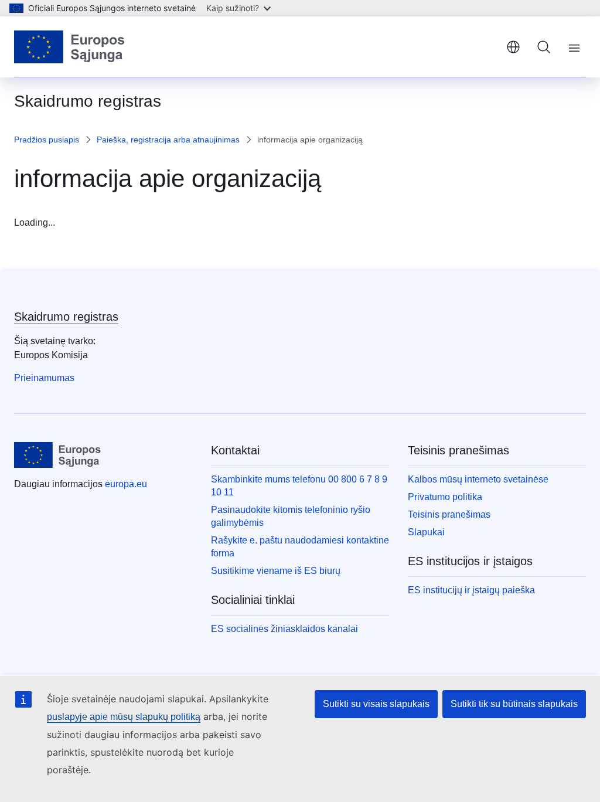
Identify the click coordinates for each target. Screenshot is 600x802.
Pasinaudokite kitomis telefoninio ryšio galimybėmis (290, 516)
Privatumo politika (445, 497)
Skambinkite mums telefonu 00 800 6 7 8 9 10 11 (299, 485)
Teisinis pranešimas (449, 514)
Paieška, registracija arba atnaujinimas (168, 139)
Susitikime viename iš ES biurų (275, 571)
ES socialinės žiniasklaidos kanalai (284, 629)
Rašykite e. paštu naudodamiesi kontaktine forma (300, 546)
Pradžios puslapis (46, 139)
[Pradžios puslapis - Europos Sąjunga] (69, 46)
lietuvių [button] (513, 47)
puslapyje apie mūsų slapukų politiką (123, 717)
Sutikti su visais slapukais (376, 704)
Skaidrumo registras (66, 316)
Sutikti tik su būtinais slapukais (514, 704)
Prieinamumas (44, 378)
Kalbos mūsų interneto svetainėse (478, 479)
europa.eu (126, 484)
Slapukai (426, 532)
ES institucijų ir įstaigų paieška (471, 590)
